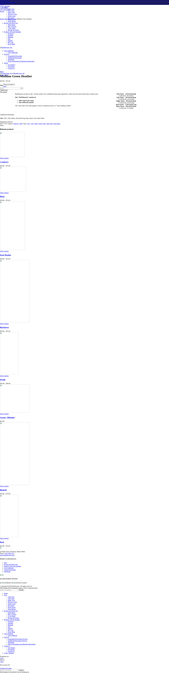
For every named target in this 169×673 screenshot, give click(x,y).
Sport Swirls (11, 607)
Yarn (5, 19)
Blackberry (4, 327)
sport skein (56, 123)
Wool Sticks (11, 613)
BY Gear (10, 630)
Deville (2, 380)
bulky (36, 123)
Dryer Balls (11, 632)
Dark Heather (5, 255)
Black (2, 196)
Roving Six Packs (13, 618)
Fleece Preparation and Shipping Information (22, 644)
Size (1, 85)
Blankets (10, 625)
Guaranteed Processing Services (18, 639)
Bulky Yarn (11, 12)
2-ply (28, 123)
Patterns (10, 628)
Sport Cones (11, 16)
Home (2, 19)
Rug (44, 123)
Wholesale (7, 571)
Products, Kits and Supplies (12, 566)
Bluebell (3, 490)
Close (2, 658)
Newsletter (11, 649)
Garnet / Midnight (7, 417)
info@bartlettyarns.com (7, 555)
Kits (9, 627)
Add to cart (4, 90)
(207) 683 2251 (5, 1)
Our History (11, 648)
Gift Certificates (9, 568)
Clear (4, 86)
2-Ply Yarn (11, 9)
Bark (2, 542)
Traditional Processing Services (17, 641)
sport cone (49, 123)
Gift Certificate (12, 635)
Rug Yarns (11, 18)
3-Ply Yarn (11, 11)
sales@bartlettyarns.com (7, 2)
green (40, 123)
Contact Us (11, 651)
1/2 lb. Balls (11, 616)
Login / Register (9, 653)
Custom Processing (10, 570)
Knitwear (11, 621)
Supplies (10, 623)
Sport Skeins (12, 609)
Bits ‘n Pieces (12, 614)
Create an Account (5, 668)
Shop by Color (12, 14)
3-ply (32, 123)
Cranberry (4, 162)
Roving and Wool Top (11, 564)
